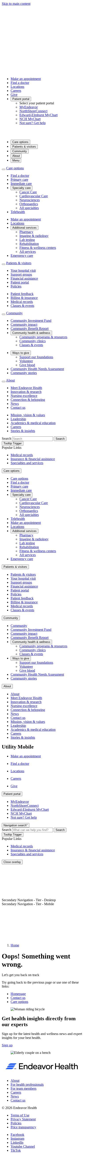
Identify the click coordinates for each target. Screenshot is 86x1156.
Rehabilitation (29, 244)
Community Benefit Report (30, 328)
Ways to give (20, 353)
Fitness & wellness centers (37, 248)
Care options (20, 142)
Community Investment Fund (31, 320)
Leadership (18, 419)
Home (15, 945)
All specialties (29, 208)
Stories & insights (23, 431)
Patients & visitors (24, 146)
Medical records (22, 302)
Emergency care (22, 255)
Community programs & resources (43, 337)
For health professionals (27, 1084)
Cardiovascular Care (33, 196)
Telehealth (18, 212)
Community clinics (32, 341)
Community (19, 151)
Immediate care (21, 183)
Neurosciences (29, 200)
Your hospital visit (23, 270)
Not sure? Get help (32, 123)
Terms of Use (20, 1115)
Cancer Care (28, 192)
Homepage (18, 994)
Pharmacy (26, 232)
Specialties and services (27, 463)
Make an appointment (26, 79)
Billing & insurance (24, 298)
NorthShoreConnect (33, 111)
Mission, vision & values (28, 415)
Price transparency (23, 1127)
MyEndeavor (28, 107)
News (15, 403)
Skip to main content (16, 3)
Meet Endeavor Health (26, 388)
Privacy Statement (23, 1119)
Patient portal (20, 99)
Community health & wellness (31, 333)
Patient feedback (22, 294)
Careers (16, 90)
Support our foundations (36, 357)
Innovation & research (26, 392)
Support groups (21, 274)
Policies (16, 286)
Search (6, 438)
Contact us (18, 407)
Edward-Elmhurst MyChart (38, 115)
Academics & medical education (33, 423)
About (16, 155)
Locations (17, 87)
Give (14, 94)
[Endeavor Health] (43, 134)
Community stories (24, 373)
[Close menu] (3, 169)
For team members (23, 1088)
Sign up (7, 1045)
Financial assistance (24, 278)
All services (27, 251)
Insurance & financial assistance (33, 459)
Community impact (24, 324)
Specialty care (21, 188)
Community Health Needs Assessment (37, 369)
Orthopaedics (28, 204)
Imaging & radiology (34, 236)
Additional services (24, 227)
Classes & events (22, 306)
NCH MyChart (30, 119)
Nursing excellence (24, 396)
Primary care (19, 179)
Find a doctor (20, 83)
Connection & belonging (28, 400)
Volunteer (26, 361)
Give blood (27, 365)
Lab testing (27, 240)
